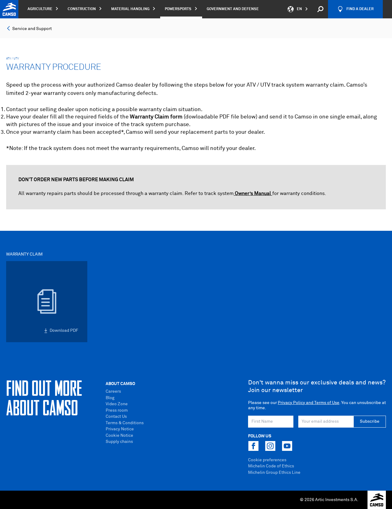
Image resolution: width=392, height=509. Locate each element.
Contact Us (116, 416)
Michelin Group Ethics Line (274, 472)
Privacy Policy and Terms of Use (308, 403)
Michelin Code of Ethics (271, 466)
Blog (110, 398)
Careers (113, 391)
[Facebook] (253, 446)
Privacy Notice (120, 429)
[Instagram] (270, 446)
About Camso (120, 384)
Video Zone (117, 404)
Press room (117, 410)
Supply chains (119, 442)
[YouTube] (287, 446)
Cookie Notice (119, 435)
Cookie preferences (267, 460)
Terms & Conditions (125, 423)
